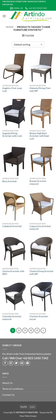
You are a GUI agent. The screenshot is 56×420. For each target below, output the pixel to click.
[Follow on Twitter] (16, 363)
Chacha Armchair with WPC (13, 272)
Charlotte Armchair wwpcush (11, 317)
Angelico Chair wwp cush (12, 89)
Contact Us (8, 394)
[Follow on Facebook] (5, 363)
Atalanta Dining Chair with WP (40, 89)
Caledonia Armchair (12, 226)
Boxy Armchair (9, 181)
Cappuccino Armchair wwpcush (40, 227)
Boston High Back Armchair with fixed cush (39, 136)
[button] (4, 16)
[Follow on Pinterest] (27, 363)
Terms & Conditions (12, 388)
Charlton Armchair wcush (39, 317)
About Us (7, 382)
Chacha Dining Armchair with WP (42, 272)
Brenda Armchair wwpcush (38, 182)
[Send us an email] (22, 363)
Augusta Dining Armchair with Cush (12, 134)
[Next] (43, 330)
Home (10, 26)
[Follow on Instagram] (10, 363)
